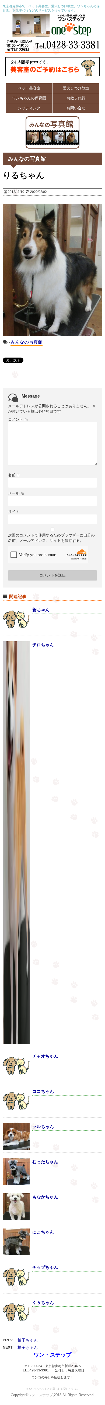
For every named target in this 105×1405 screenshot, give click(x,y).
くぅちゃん (43, 1302)
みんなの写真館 (26, 342)
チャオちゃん (45, 1056)
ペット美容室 (29, 88)
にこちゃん (43, 1232)
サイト (13, 511)
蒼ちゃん (41, 609)
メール (16, 493)
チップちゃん (45, 1267)
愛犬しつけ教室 (76, 88)
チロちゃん (43, 645)
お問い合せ (75, 108)
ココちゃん (43, 1091)
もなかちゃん (45, 1197)
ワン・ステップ (52, 1355)
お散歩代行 (75, 98)
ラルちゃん (43, 1126)
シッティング (29, 108)
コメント (18, 419)
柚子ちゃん (28, 1340)
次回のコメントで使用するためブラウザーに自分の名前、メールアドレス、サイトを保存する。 (51, 538)
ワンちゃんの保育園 (29, 98)
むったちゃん (45, 1161)
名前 (14, 475)
